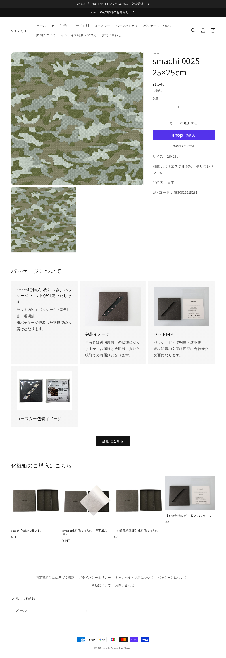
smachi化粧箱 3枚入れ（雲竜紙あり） (84, 532)
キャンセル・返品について (134, 577)
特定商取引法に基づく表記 (55, 577)
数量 (155, 98)
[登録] (85, 611)
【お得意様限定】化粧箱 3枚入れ (136, 531)
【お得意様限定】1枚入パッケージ (188, 516)
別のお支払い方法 (184, 146)
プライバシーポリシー (95, 577)
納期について (101, 585)
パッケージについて (172, 577)
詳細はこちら (113, 441)
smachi (106, 648)
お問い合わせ (124, 585)
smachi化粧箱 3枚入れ (26, 531)
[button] (193, 30)
